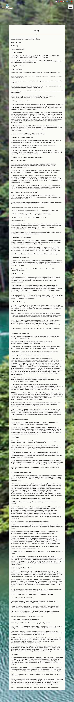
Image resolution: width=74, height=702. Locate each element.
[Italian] (63, 1)
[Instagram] (69, 2)
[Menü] (71, 6)
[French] (60, 1)
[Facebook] (67, 2)
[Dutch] (56, 1)
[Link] (7, 7)
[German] (61, 1)
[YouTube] (71, 2)
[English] (58, 1)
